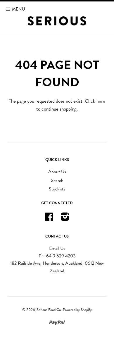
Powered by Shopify (77, 310)
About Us (57, 171)
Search (57, 180)
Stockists (57, 188)
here (100, 101)
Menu (18, 9)
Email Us (57, 248)
